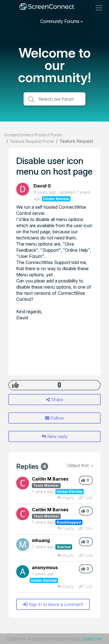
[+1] (15, 385)
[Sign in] (98, 21)
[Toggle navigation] (99, 7)
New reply (57, 436)
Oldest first (78, 465)
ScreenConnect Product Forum (33, 134)
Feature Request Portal (32, 141)
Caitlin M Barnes (50, 479)
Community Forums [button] (59, 21)
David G (42, 186)
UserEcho (92, 638)
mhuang (41, 540)
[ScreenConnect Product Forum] (46, 8)
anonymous (45, 567)
